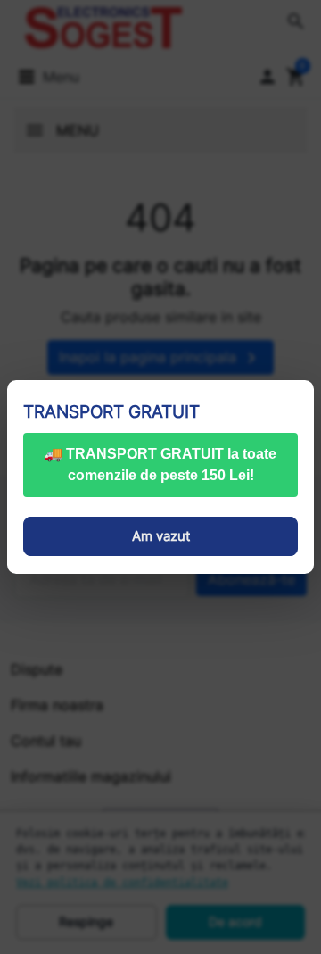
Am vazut (161, 535)
